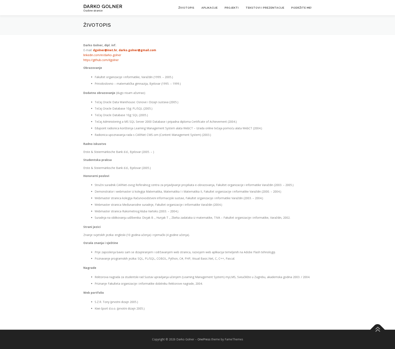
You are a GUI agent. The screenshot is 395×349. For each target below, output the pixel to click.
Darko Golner (102, 6)
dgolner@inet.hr (105, 50)
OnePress (204, 339)
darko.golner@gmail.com (137, 50)
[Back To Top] (377, 329)
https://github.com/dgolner (101, 60)
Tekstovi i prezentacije (265, 7)
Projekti (232, 7)
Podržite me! (301, 7)
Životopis (186, 7)
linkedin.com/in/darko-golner (102, 55)
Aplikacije (209, 7)
